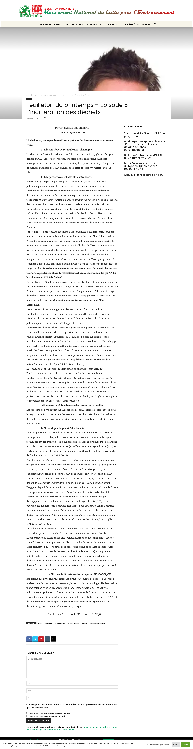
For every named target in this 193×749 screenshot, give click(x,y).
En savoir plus (62, 746)
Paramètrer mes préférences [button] (158, 744)
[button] (155, 24)
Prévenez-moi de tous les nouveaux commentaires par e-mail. (49, 713)
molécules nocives (60, 623)
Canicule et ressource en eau (143, 174)
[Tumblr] (47, 639)
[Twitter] (35, 639)
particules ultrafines (73, 623)
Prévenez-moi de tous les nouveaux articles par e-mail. (47, 716)
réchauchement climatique (97, 623)
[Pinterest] (41, 639)
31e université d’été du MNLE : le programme (144, 135)
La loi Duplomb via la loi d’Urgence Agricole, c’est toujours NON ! (140, 166)
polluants (84, 623)
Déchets (37, 95)
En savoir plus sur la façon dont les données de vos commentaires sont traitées (71, 728)
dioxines (40, 623)
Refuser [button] (175, 744)
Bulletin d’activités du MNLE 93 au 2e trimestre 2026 (143, 156)
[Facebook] (29, 639)
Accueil (29, 95)
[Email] (53, 639)
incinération (48, 623)
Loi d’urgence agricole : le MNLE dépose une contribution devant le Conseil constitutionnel (144, 145)
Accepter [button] (185, 744)
